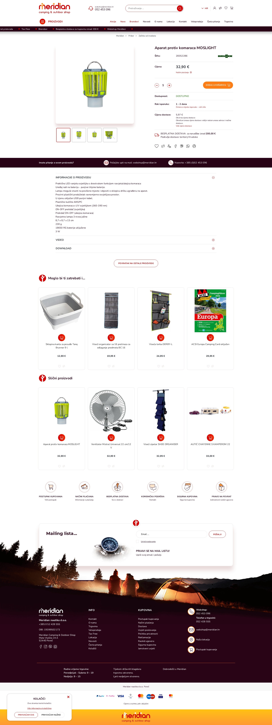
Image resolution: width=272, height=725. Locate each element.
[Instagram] (45, 646)
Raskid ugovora (146, 641)
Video (60, 240)
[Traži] (180, 8)
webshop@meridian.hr (104, 7)
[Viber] (188, 147)
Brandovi (134, 21)
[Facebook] (175, 147)
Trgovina (228, 21)
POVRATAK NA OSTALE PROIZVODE (136, 263)
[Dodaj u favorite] (157, 147)
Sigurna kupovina (147, 644)
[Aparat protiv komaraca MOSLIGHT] (61, 438)
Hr (206, 8)
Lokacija (171, 21)
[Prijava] (214, 8)
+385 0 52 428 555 (49, 624)
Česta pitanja (213, 21)
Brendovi (43, 29)
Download (63, 248)
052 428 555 (203, 621)
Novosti (146, 21)
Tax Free (26, 29)
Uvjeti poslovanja (147, 630)
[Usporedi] (163, 147)
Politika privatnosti (148, 633)
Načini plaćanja (146, 622)
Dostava (142, 626)
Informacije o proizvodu (73, 177)
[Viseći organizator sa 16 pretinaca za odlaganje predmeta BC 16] (111, 338)
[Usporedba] (220, 8)
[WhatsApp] (181, 147)
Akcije (113, 21)
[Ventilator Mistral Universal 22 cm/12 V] (111, 438)
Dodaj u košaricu (216, 85)
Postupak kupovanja (148, 619)
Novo (123, 21)
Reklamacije (144, 637)
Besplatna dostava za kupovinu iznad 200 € (77, 29)
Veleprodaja (197, 21)
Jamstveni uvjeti (146, 648)
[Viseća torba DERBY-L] (161, 338)
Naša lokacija (203, 639)
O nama (158, 21)
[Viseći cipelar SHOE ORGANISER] (161, 438)
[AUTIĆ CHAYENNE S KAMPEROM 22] (210, 438)
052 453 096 (102, 9)
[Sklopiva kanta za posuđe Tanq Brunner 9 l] (61, 338)
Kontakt (183, 21)
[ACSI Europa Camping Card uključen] (210, 338)
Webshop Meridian (116, 29)
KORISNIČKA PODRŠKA (152, 496)
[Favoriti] (226, 8)
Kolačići (92, 648)
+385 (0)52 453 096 (196, 162)
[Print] (194, 147)
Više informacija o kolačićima (39, 708)
